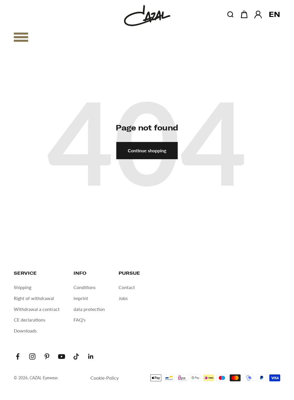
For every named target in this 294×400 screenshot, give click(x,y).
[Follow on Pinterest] (47, 356)
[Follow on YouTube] (61, 356)
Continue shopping (147, 150)
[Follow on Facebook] (18, 356)
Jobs (123, 298)
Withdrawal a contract (37, 309)
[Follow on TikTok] (76, 356)
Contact (127, 287)
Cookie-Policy (104, 377)
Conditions (85, 287)
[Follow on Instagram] (32, 356)
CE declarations (29, 319)
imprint (81, 298)
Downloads (25, 330)
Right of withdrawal (34, 298)
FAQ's (80, 319)
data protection (89, 309)
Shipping (22, 287)
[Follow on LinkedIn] (91, 356)
